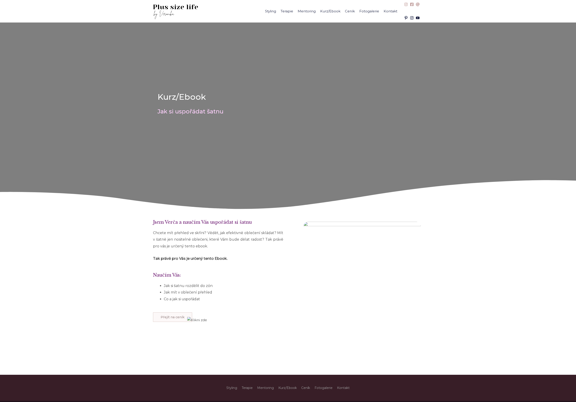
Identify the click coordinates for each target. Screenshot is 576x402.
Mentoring (307, 11)
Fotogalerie (369, 11)
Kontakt (390, 11)
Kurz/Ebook (330, 11)
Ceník (350, 11)
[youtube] (418, 18)
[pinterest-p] (406, 18)
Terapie (287, 11)
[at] (418, 4)
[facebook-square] (412, 4)
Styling (270, 11)
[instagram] (406, 4)
